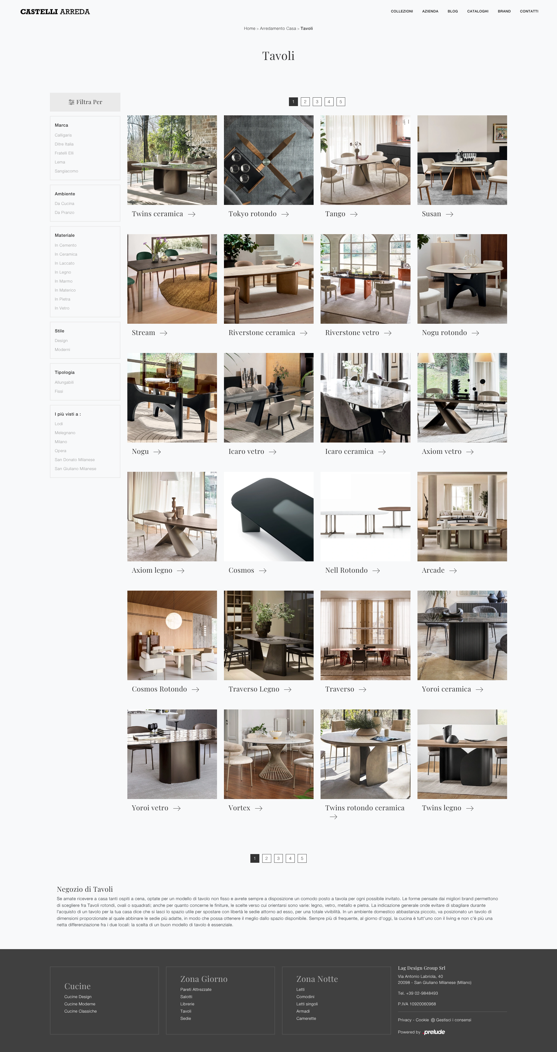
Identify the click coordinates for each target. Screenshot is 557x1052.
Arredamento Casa (278, 28)
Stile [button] (59, 331)
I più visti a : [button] (68, 414)
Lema (60, 161)
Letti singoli (307, 1003)
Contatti (529, 11)
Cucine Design (78, 996)
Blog (453, 11)
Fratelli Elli (64, 152)
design (61, 340)
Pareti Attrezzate (195, 989)
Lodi (59, 423)
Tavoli (307, 28)
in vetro (62, 307)
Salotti (186, 996)
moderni (62, 349)
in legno (63, 272)
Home (250, 28)
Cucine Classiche (80, 1011)
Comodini (305, 996)
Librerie (187, 1003)
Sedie (185, 1018)
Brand (504, 11)
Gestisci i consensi (453, 1019)
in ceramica (66, 254)
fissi (59, 391)
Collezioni (402, 11)
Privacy (405, 1019)
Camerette (306, 1018)
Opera (60, 450)
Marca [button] (61, 125)
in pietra (62, 298)
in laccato (65, 263)
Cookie (422, 1019)
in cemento (66, 245)
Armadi (303, 1011)
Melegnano (65, 432)
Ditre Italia (64, 143)
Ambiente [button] (65, 194)
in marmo (64, 281)
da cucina (64, 203)
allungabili (64, 382)
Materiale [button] (65, 235)
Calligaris (63, 134)
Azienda (430, 11)
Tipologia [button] (65, 372)
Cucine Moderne (79, 1003)
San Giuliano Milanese (75, 468)
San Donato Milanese (75, 459)
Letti (300, 989)
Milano (61, 441)
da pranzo (65, 212)
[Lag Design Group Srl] (200, 11)
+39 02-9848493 (422, 993)
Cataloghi (478, 11)
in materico (65, 289)
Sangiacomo (66, 170)
